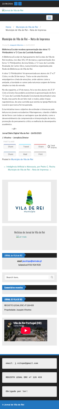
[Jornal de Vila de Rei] (12, 10)
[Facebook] (20, 3)
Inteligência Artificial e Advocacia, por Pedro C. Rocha (29, 166)
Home (8, 26)
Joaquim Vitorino (16, 45)
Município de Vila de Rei (27, 26)
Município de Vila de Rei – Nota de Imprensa (29, 169)
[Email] (16, 3)
